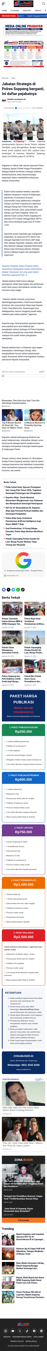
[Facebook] (4, 590)
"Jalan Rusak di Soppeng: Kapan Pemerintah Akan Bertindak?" (18, 1209)
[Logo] (23, 1324)
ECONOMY (15, 11)
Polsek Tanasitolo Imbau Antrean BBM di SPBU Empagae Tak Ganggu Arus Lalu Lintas (12, 621)
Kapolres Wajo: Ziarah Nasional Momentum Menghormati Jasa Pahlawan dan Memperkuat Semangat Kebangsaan (24, 500)
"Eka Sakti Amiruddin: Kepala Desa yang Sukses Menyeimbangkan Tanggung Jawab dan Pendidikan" (23, 1184)
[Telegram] (13, 590)
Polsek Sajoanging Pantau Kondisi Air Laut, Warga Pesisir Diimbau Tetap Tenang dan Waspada (23, 542)
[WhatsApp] (18, 590)
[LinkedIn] (41, 1331)
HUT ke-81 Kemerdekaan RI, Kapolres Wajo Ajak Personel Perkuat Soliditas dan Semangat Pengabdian (24, 511)
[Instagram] (5, 1331)
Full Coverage (23, 1220)
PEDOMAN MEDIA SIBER (22, 1337)
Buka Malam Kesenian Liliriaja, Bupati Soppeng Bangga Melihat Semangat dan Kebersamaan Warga (30, 1266)
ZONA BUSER (19, 1346)
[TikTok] (27, 1331)
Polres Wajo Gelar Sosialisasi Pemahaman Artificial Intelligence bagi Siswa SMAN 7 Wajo (23, 521)
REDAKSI (7, 1337)
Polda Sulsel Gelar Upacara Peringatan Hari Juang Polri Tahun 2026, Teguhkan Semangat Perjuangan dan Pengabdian (23, 490)
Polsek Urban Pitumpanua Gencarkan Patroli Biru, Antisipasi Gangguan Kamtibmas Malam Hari (12, 650)
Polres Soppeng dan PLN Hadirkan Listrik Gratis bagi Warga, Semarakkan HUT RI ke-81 (11, 679)
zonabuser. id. (13, 141)
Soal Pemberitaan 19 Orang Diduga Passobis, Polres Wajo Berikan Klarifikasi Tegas (24, 531)
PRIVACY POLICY (17, 1341)
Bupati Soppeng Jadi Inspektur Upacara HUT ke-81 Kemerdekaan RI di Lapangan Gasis (30, 1237)
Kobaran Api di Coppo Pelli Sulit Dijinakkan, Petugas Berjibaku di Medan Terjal (30, 1251)
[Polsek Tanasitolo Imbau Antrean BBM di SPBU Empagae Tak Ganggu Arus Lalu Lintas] (12, 609)
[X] (8, 590)
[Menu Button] (3, 3)
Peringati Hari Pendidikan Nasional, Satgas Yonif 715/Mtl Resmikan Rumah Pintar (23, 1197)
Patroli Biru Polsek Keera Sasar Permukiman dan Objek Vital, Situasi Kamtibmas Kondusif (33, 679)
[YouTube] (12, 1331)
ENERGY (38, 11)
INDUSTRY (27, 11)
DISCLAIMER (38, 1337)
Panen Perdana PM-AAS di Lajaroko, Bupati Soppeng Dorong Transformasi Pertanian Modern (30, 1295)
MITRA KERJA (31, 1341)
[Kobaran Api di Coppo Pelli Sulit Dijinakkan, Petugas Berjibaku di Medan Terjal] (8, 1253)
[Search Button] (43, 3)
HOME (4, 11)
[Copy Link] (23, 590)
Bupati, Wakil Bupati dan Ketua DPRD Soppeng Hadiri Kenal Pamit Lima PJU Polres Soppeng (30, 1280)
